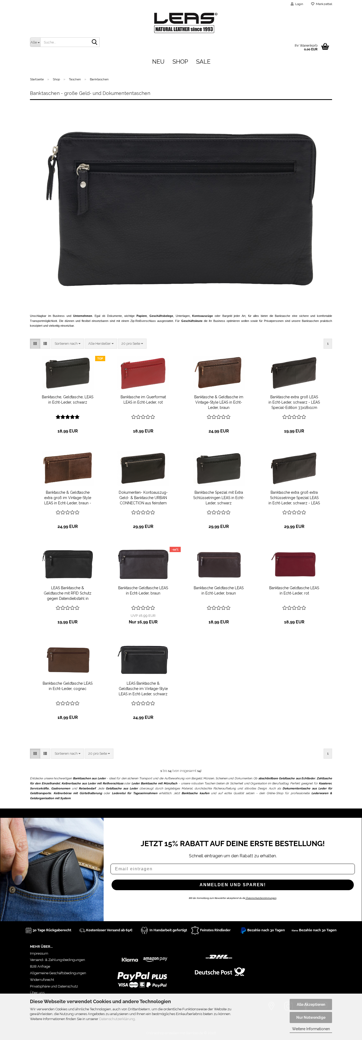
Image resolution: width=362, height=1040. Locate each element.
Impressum (39, 953)
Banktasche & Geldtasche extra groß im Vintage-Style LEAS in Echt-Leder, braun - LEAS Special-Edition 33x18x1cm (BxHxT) (67, 498)
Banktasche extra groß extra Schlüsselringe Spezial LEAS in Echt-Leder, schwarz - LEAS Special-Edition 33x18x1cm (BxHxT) (294, 498)
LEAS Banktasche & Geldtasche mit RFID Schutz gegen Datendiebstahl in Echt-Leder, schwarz (67, 593)
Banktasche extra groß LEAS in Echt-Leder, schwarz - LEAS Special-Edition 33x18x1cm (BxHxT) (294, 402)
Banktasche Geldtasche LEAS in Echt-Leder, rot (294, 590)
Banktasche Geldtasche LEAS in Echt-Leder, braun (143, 590)
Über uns (37, 993)
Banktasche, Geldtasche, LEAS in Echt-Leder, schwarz (67, 399)
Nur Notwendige (310, 1017)
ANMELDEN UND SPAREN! (233, 884)
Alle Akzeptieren (311, 1004)
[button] (35, 344)
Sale (203, 61)
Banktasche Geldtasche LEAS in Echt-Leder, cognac (67, 686)
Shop (180, 61)
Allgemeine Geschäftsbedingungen (58, 973)
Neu (158, 61)
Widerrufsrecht (42, 980)
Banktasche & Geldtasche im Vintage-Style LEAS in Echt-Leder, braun (218, 402)
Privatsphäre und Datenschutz (54, 986)
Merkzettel (323, 4)
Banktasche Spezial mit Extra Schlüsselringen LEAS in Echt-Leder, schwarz (218, 497)
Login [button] (298, 4)
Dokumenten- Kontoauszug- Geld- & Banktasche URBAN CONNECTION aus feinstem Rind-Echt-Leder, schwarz (143, 498)
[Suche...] (95, 42)
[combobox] (67, 344)
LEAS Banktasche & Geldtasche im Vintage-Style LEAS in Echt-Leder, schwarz (143, 688)
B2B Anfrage (40, 966)
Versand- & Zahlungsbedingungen (57, 960)
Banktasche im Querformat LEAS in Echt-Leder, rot (143, 399)
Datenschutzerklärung (117, 1019)
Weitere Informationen (311, 1029)
